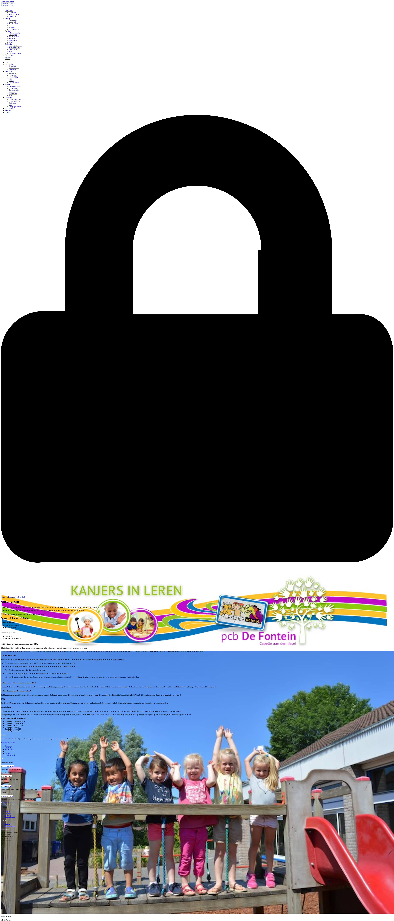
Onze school (9, 11)
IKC (10, 25)
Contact (7, 59)
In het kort (12, 12)
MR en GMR (13, 24)
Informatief (8, 18)
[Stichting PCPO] (7, 796)
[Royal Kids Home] (7, 766)
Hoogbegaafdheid (15, 53)
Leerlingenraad (14, 29)
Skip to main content (7, 2)
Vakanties (12, 38)
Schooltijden (13, 35)
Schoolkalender (14, 36)
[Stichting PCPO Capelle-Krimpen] (7, 3)
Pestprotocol (13, 49)
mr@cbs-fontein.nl (87, 739)
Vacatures (8, 57)
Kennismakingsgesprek (10, 826)
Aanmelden (13, 20)
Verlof (11, 42)
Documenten (9, 55)
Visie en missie (14, 14)
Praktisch (8, 31)
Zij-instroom (8, 815)
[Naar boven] (2, 759)
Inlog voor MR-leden (8, 742)
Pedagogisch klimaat (15, 46)
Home (7, 9)
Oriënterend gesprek (10, 817)
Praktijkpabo (8, 813)
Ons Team (12, 16)
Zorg (10, 51)
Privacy (11, 27)
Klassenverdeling (14, 33)
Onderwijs (8, 44)
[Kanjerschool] (6, 786)
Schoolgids (12, 22)
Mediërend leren (14, 48)
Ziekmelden (13, 40)
